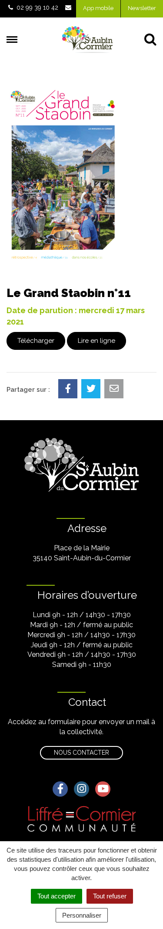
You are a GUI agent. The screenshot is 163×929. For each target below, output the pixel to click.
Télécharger (35, 341)
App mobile (98, 8)
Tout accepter (56, 896)
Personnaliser (81, 915)
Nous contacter (81, 752)
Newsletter (142, 8)
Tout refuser (109, 896)
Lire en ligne (96, 341)
